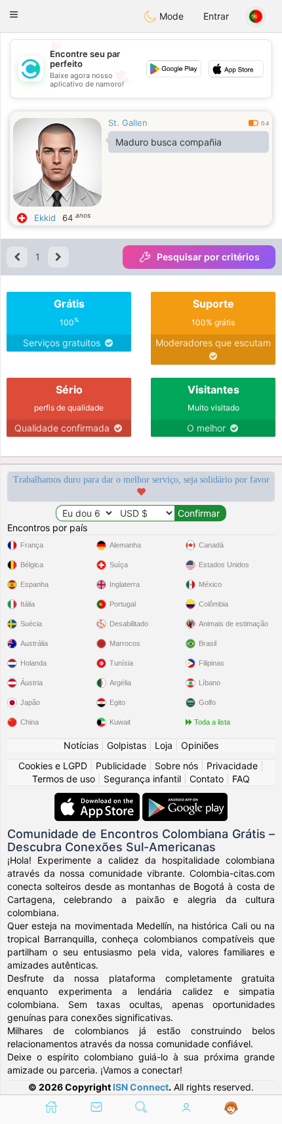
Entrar (216, 16)
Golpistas (126, 745)
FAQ (241, 778)
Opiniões (199, 745)
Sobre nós (176, 765)
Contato (207, 778)
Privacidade (232, 765)
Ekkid (45, 217)
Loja (163, 745)
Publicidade (121, 765)
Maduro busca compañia (168, 142)
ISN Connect (141, 1087)
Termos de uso (63, 778)
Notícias (81, 745)
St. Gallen (128, 122)
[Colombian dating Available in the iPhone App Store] (98, 799)
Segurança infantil (142, 778)
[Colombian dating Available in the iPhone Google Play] (185, 799)
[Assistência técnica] (231, 1108)
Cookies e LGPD (52, 765)
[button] (14, 14)
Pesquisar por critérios (208, 256)
